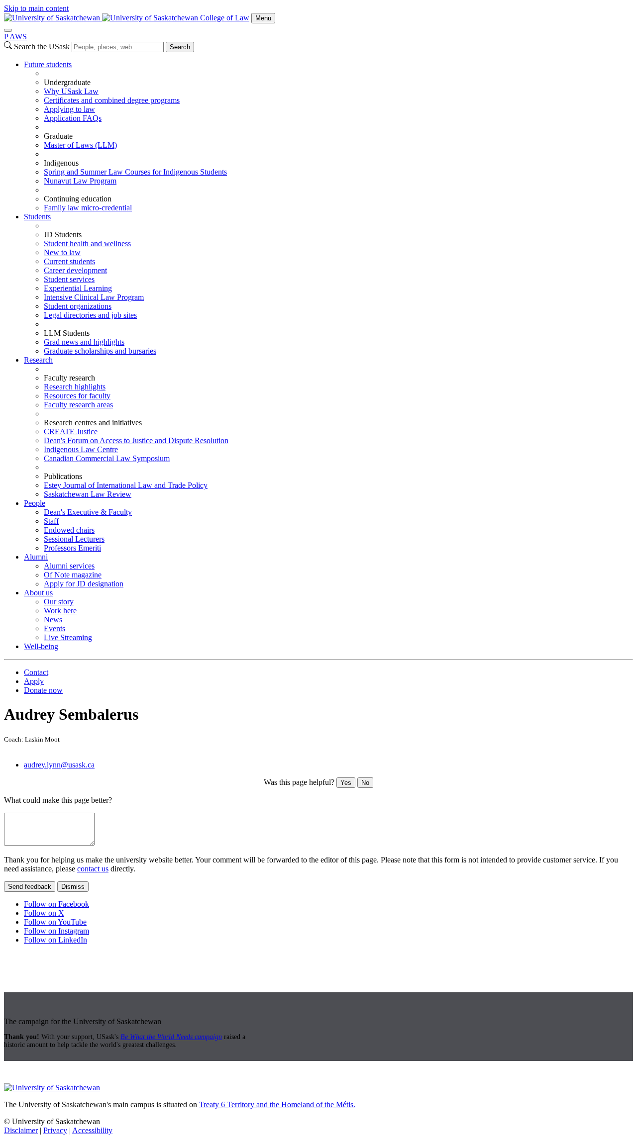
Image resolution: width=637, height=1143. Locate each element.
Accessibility (92, 1130)
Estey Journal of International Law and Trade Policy (126, 485)
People (34, 503)
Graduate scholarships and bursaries (100, 351)
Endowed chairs (69, 530)
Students (37, 216)
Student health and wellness (87, 243)
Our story (59, 601)
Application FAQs (73, 118)
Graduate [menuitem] (58, 136)
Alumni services (69, 566)
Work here (60, 610)
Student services (69, 279)
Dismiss (73, 886)
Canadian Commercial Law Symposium (107, 458)
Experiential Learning (78, 288)
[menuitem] (328, 136)
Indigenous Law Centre (81, 449)
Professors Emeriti (72, 548)
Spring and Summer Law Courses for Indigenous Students (135, 172)
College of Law (224, 17)
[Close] (8, 30)
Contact (36, 672)
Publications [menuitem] (63, 476)
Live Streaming (68, 637)
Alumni (36, 557)
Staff (51, 521)
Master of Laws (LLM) (80, 145)
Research (38, 360)
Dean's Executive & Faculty (88, 512)
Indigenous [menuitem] (61, 163)
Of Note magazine (73, 575)
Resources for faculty (77, 395)
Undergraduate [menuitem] (67, 82)
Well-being (41, 646)
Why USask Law (71, 91)
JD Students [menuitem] (63, 234)
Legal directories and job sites (90, 315)
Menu (263, 18)
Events (54, 628)
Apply (34, 681)
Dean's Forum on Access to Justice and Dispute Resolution (136, 440)
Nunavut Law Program (80, 181)
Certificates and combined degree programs (112, 100)
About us (38, 592)
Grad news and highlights (84, 342)
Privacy (55, 1130)
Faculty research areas (78, 404)
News (53, 619)
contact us (92, 868)
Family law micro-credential (88, 207)
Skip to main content (36, 8)
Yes (345, 782)
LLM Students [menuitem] (67, 333)
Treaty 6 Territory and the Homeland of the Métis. (277, 1104)
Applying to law (69, 109)
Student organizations (77, 306)
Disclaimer (21, 1130)
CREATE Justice (71, 431)
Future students (48, 64)
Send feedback (29, 886)
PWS (15, 36)
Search (180, 47)
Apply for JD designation (83, 583)
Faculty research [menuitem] (69, 378)
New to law (62, 252)
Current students (69, 261)
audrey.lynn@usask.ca (59, 765)
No (365, 782)
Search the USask (42, 46)
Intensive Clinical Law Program (94, 297)
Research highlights (75, 386)
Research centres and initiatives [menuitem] (93, 422)
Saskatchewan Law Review (87, 494)
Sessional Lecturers (74, 539)
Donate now (43, 690)
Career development (75, 270)
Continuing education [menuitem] (77, 198)
